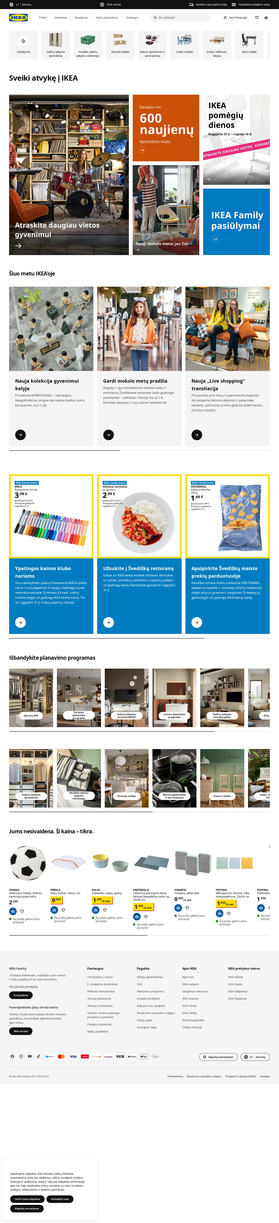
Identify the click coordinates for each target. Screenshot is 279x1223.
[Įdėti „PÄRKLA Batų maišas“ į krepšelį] (54, 910)
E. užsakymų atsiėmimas (102, 984)
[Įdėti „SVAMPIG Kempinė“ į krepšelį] (178, 908)
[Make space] (69, 175)
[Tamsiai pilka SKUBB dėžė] (79, 778)
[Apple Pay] (143, 1056)
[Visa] (73, 1056)
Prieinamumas (175, 1076)
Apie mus (188, 977)
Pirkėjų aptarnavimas (150, 977)
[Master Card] (61, 1056)
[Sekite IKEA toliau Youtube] (30, 1056)
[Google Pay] (155, 1056)
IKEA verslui (189, 1006)
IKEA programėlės (193, 1020)
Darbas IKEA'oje (192, 1027)
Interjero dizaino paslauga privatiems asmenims (103, 1015)
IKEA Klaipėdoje (237, 991)
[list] (139, 45)
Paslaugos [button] (132, 17)
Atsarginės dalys (147, 1027)
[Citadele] (85, 1056)
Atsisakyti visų (60, 1199)
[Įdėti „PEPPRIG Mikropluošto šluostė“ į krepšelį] (219, 913)
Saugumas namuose (195, 991)
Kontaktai (265, 1076)
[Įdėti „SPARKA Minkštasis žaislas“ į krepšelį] (13, 911)
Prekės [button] (43, 17)
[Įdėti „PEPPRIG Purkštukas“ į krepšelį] (261, 908)
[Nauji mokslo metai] (166, 210)
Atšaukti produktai (148, 998)
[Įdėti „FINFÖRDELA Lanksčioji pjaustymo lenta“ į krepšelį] (137, 916)
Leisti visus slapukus (27, 1199)
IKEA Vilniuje (235, 977)
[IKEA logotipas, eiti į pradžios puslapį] (18, 17)
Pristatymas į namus (100, 977)
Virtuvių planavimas (99, 998)
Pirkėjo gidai (144, 1020)
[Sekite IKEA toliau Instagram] (21, 1056)
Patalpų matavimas (99, 1024)
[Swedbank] (96, 1056)
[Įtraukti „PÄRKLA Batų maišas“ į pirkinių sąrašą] (63, 910)
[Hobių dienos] (236, 140)
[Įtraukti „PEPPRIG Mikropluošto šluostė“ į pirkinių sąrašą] (228, 913)
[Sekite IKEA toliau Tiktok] (38, 1056)
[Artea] (132, 1056)
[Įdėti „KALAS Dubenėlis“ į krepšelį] (95, 910)
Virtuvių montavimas (100, 1006)
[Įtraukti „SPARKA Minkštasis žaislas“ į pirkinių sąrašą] (22, 911)
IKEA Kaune (235, 984)
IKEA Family (189, 1013)
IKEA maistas (190, 998)
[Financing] (49, 1056)
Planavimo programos (150, 991)
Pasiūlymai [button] (81, 17)
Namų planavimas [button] (107, 17)
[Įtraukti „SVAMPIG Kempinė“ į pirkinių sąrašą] (187, 908)
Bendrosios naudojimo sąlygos (156, 1013)
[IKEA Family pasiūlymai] (236, 222)
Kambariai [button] (60, 17)
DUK (139, 984)
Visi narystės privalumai (23, 986)
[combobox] (179, 17)
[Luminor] (108, 1056)
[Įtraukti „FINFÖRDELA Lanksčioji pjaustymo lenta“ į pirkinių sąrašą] (146, 916)
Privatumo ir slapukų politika (240, 1076)
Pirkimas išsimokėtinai (101, 991)
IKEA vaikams (190, 984)
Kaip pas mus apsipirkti (151, 1006)
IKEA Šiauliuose (237, 998)
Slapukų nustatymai (27, 1208)
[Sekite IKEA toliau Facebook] (12, 1056)
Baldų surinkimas (97, 1031)
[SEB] (120, 1056)
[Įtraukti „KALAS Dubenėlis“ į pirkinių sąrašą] (105, 910)
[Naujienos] (166, 128)
